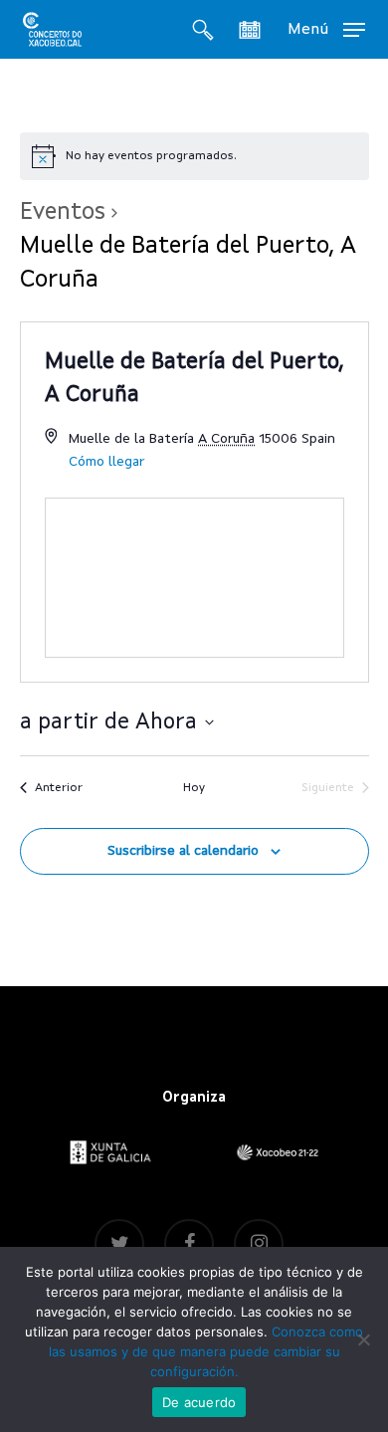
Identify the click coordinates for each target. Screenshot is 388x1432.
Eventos (62, 213)
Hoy (194, 788)
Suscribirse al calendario (183, 851)
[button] (326, 29)
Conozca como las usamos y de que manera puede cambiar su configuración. (206, 1351)
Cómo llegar (106, 462)
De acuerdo (199, 1402)
